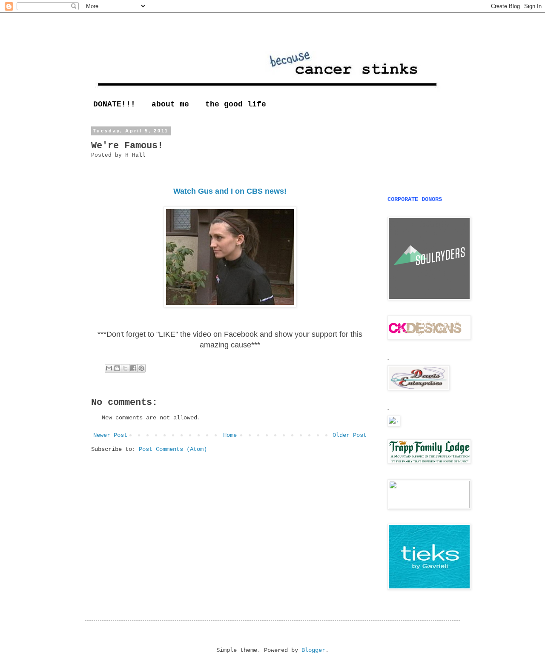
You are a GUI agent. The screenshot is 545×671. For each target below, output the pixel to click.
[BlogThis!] (117, 368)
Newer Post (110, 435)
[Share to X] (125, 368)
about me (170, 104)
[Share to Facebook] (133, 368)
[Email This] (109, 368)
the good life (235, 104)
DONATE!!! (114, 104)
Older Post (350, 435)
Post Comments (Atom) (173, 449)
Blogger (313, 650)
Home (230, 435)
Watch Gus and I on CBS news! (230, 191)
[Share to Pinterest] (141, 368)
